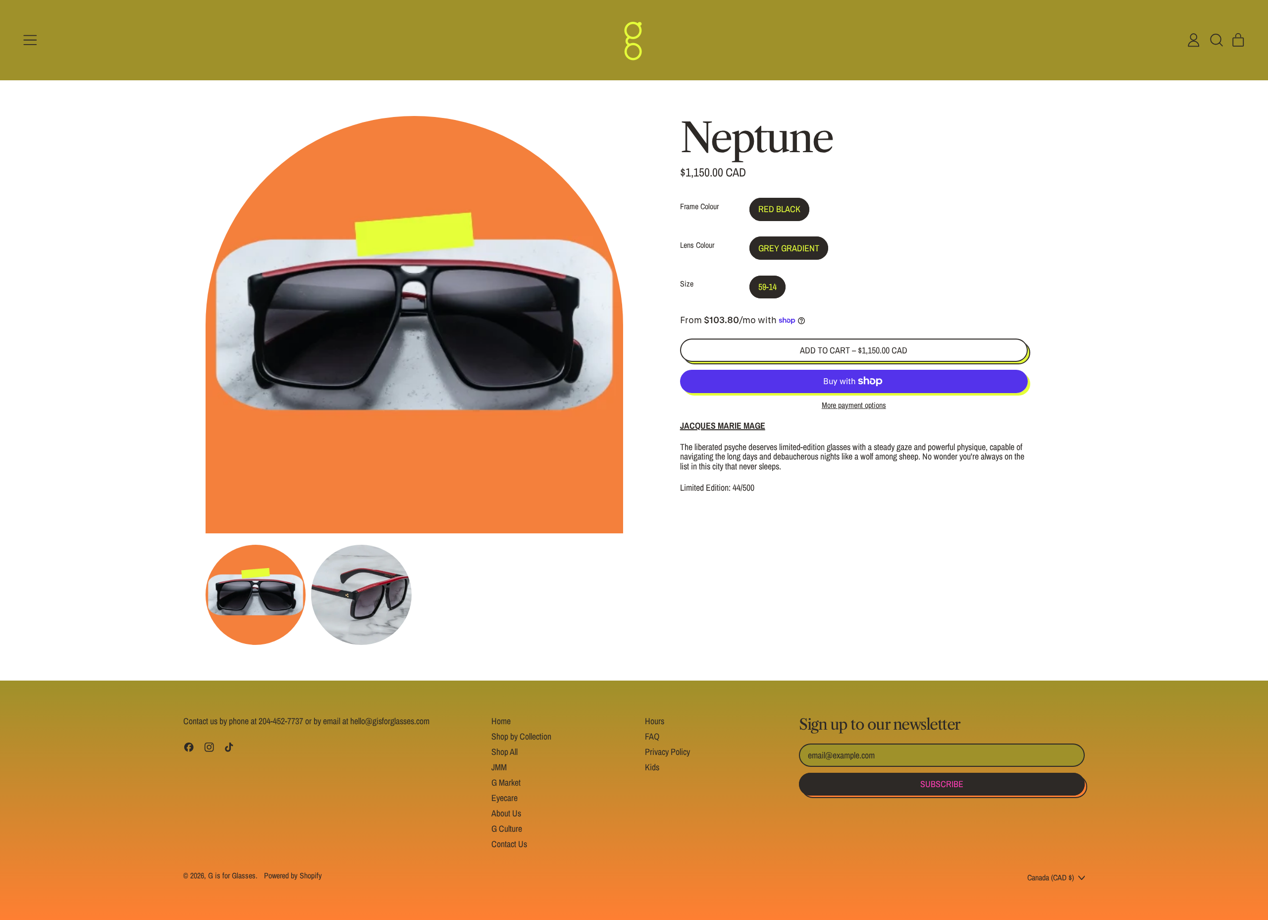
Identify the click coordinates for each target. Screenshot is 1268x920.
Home (501, 721)
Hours (654, 721)
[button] (1216, 40)
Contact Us (509, 844)
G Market (506, 782)
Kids (652, 767)
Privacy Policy (667, 752)
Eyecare (504, 798)
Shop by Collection (521, 736)
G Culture (506, 828)
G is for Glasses (232, 875)
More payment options (854, 405)
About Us (506, 813)
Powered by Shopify (293, 875)
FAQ (652, 736)
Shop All (504, 752)
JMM (499, 767)
